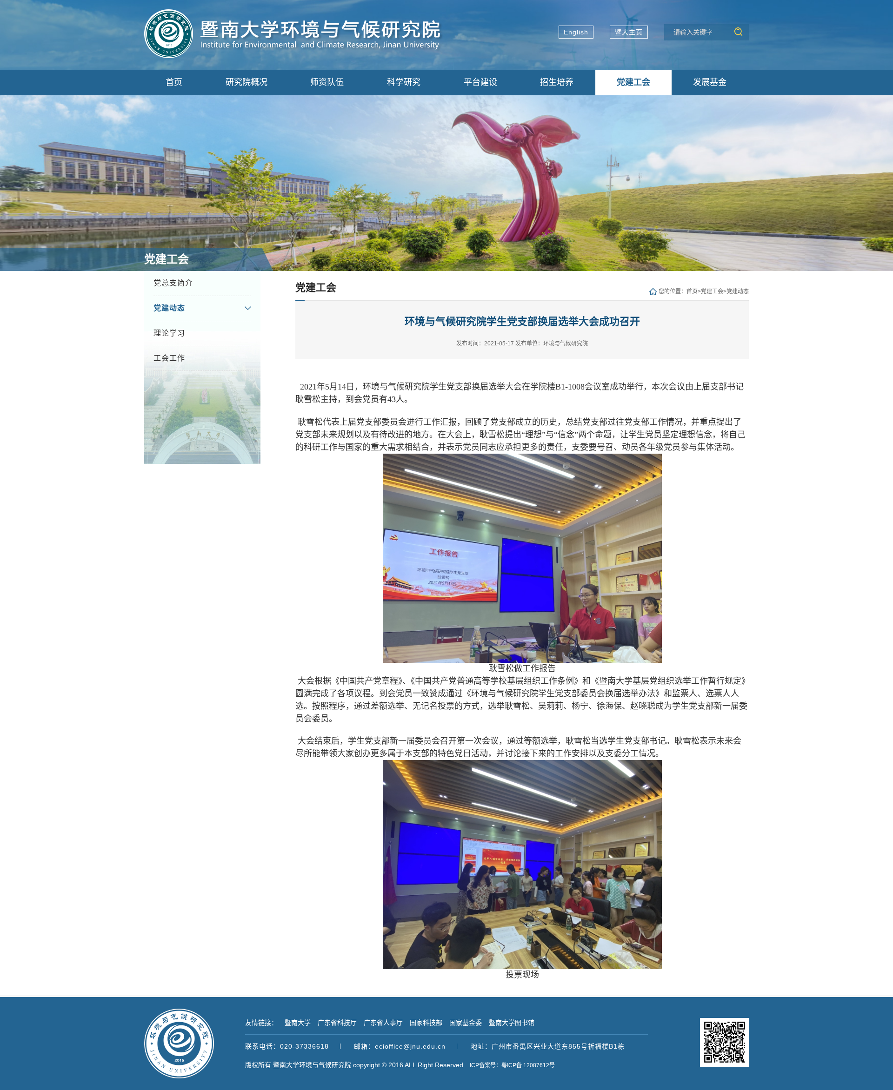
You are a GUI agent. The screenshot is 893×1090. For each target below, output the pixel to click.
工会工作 (169, 358)
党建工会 (712, 291)
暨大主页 (629, 32)
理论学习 (169, 333)
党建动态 (169, 308)
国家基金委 (465, 1022)
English (576, 32)
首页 (692, 291)
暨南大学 (298, 1022)
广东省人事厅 (383, 1022)
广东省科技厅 (337, 1022)
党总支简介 (173, 283)
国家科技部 (426, 1022)
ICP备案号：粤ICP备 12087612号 (512, 1065)
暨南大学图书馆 (511, 1022)
